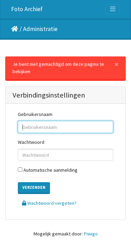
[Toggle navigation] (112, 9)
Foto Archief (27, 9)
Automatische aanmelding (50, 170)
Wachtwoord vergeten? (51, 203)
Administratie (40, 29)
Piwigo (91, 234)
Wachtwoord (31, 142)
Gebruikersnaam (35, 114)
